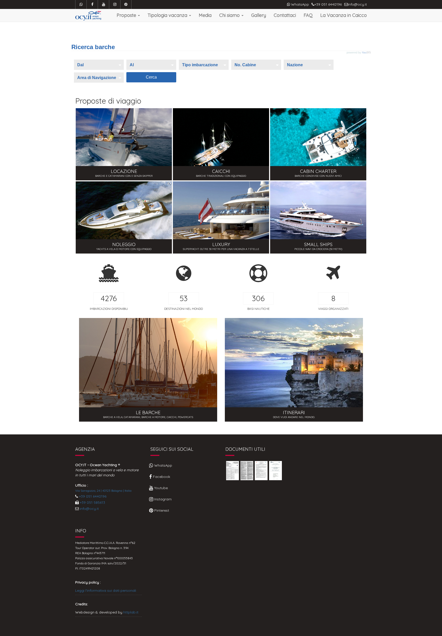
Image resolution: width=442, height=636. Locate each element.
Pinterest (161, 510)
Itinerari (294, 370)
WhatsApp (299, 4)
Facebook (161, 476)
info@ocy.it (89, 508)
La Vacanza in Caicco (343, 15)
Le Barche (148, 370)
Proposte (127, 15)
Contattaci (285, 15)
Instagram (162, 499)
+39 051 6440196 (92, 496)
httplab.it (130, 612)
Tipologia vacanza (168, 15)
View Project (124, 144)
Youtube (160, 488)
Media (205, 15)
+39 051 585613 (92, 502)
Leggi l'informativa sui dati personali (105, 590)
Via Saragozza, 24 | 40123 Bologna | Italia (103, 490)
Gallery (258, 15)
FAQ (308, 15)
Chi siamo (230, 15)
